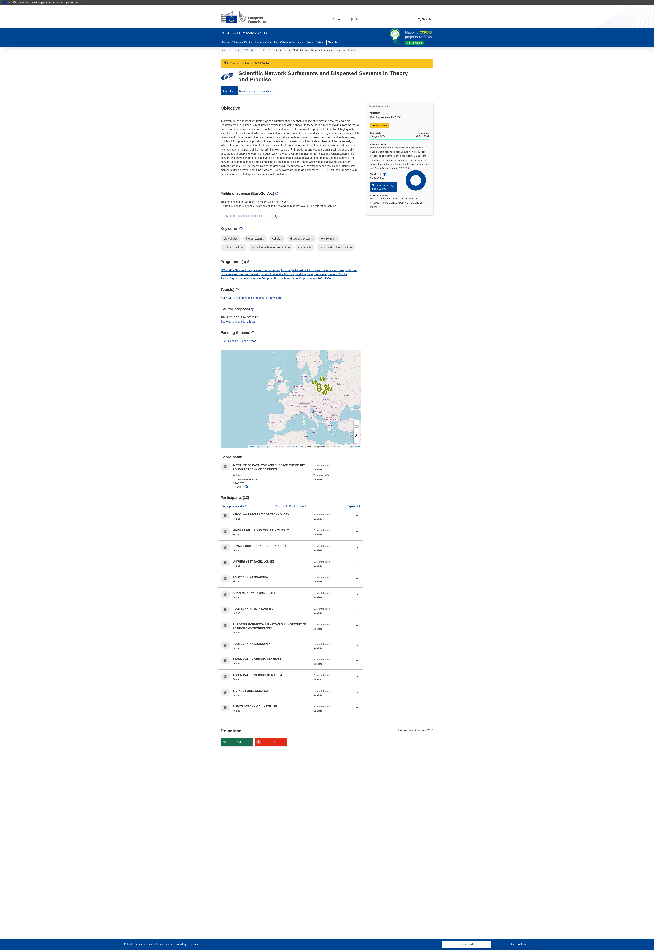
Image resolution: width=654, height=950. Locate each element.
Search (332, 42)
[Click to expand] (357, 516)
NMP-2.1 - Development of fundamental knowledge (251, 297)
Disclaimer (355, 446)
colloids (277, 238)
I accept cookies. (466, 944)
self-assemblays (233, 247)
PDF (273, 741)
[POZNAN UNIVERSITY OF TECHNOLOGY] (319, 385)
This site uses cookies (137, 944)
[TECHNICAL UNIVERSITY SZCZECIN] (314, 382)
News (309, 42)
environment (328, 238)
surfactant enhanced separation (271, 247)
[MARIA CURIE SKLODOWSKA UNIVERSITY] (329, 389)
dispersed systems (301, 238)
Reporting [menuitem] (265, 90)
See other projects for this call (238, 321)
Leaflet (251, 446)
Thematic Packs (242, 42)
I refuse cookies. (517, 944)
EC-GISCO (300, 446)
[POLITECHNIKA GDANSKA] (322, 379)
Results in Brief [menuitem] (247, 90)
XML (239, 741)
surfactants (304, 247)
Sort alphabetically (233, 506)
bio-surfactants (255, 238)
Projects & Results (266, 42)
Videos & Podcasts (291, 42)
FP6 (264, 50)
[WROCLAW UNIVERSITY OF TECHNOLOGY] (319, 389)
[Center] (356, 435)
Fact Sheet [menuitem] (229, 90)
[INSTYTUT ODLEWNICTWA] (325, 392)
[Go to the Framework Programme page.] (227, 76)
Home (225, 42)
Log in (340, 19)
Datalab (320, 42)
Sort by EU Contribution (290, 506)
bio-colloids (231, 238)
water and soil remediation (336, 247)
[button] (354, 19)
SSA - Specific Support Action (238, 341)
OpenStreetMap (272, 446)
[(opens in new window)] (248, 17)
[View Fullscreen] (356, 422)
